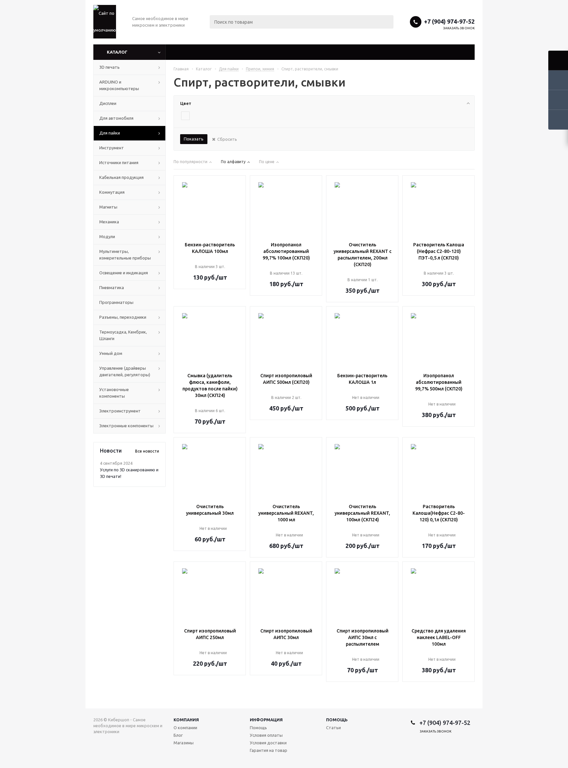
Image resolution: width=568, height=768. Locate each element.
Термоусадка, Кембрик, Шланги (123, 335)
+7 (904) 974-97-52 (449, 21)
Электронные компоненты (126, 425)
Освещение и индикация (123, 272)
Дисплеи (107, 103)
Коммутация (112, 192)
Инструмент (111, 147)
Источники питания (118, 162)
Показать (193, 138)
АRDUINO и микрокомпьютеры (119, 85)
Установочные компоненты (114, 392)
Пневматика (111, 287)
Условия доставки (268, 742)
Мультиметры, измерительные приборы (125, 254)
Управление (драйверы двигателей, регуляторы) (124, 371)
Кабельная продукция (121, 177)
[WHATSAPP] (456, 747)
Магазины (184, 742)
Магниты (108, 207)
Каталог (117, 52)
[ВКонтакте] (429, 747)
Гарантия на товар (268, 750)
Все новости (147, 451)
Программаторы (116, 302)
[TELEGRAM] (442, 747)
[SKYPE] (469, 747)
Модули (107, 236)
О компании (185, 727)
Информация (266, 719)
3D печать (109, 67)
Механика (109, 221)
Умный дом (110, 353)
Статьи (333, 727)
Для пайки (109, 133)
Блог (178, 735)
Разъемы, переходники (122, 317)
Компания (186, 719)
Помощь (337, 719)
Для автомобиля (116, 118)
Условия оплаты (266, 735)
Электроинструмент (120, 411)
